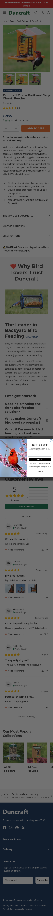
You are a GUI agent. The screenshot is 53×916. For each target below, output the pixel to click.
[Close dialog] (51, 440)
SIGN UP (40, 459)
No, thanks (40, 471)
